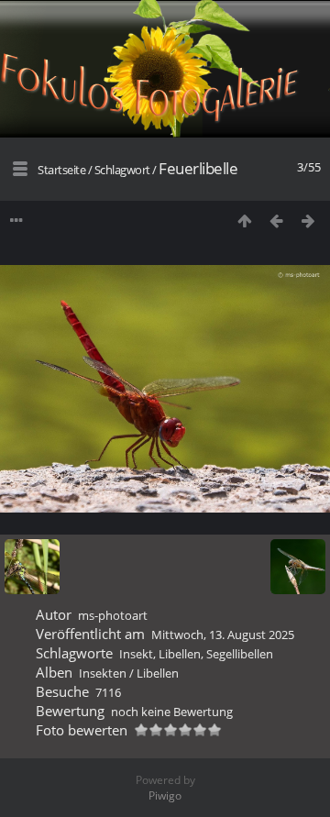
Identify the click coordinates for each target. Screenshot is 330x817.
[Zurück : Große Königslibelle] (276, 220)
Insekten (102, 673)
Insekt (136, 654)
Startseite (61, 169)
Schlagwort (122, 169)
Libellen (180, 654)
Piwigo (165, 795)
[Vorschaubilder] (244, 220)
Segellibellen (239, 654)
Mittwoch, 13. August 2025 (222, 634)
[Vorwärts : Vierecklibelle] (308, 220)
